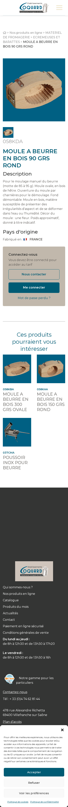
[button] (62, 730)
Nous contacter (34, 274)
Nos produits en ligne (25, 33)
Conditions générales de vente (26, 632)
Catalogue (11, 600)
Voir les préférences (34, 793)
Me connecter (34, 287)
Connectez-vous (22, 254)
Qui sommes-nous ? (18, 587)
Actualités (10, 613)
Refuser (34, 782)
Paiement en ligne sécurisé (23, 626)
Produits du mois (16, 607)
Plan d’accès (12, 722)
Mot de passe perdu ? (34, 298)
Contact (9, 620)
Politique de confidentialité (44, 801)
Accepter (34, 772)
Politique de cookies (17, 801)
